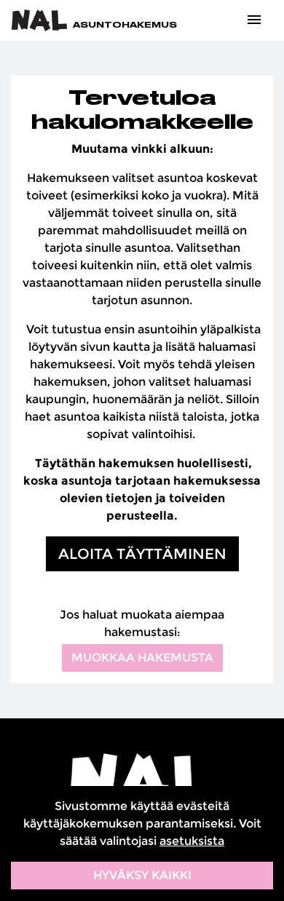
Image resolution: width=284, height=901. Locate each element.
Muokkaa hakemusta (142, 657)
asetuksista (191, 841)
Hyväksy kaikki (142, 875)
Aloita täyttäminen (142, 554)
